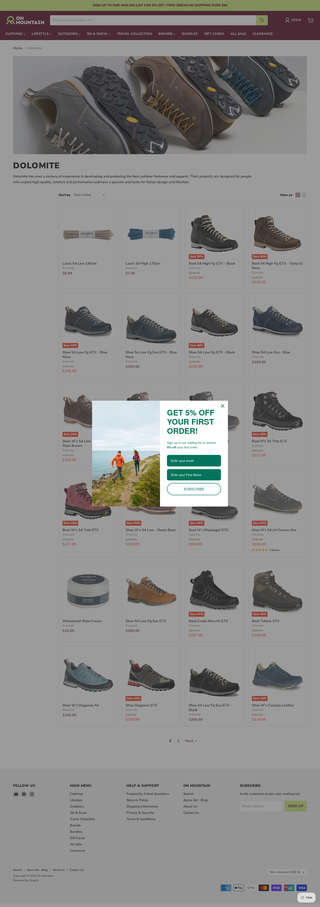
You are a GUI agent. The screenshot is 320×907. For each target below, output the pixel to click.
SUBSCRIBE (194, 489)
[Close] (222, 406)
